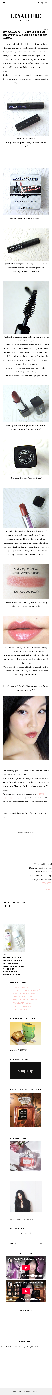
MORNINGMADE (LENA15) (24, 996)
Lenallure (26, 16)
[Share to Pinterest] (9, 906)
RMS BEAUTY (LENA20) (23, 1003)
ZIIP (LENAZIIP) (20, 1009)
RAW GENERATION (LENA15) (26, 1000)
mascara (21, 902)
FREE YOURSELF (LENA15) (24, 993)
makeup (11, 902)
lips (4, 902)
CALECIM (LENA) (20, 987)
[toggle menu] (4, 3)
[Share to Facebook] (5, 906)
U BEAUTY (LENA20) (22, 1006)
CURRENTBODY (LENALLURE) (26, 990)
